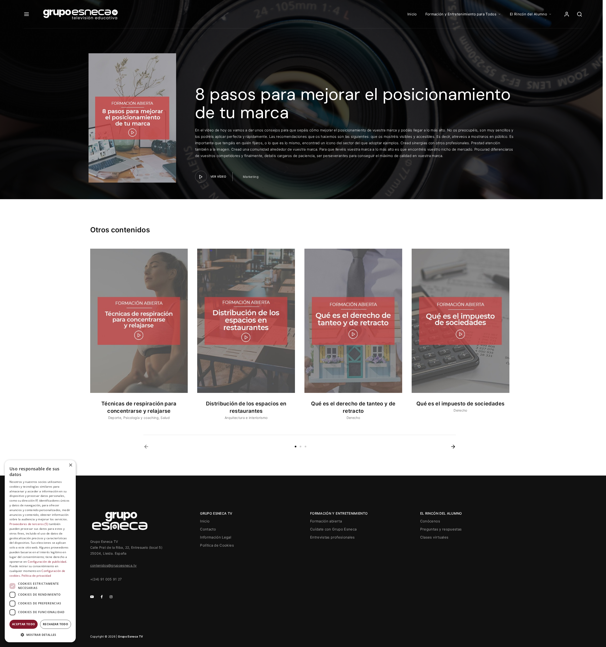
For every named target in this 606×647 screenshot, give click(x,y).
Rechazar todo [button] (55, 624)
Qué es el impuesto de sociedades (460, 403)
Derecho (353, 418)
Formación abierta (326, 521)
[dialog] (40, 551)
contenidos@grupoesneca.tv (113, 565)
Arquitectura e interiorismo (246, 418)
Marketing (250, 177)
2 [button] (300, 446)
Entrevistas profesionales (332, 537)
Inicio (412, 14)
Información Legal (215, 537)
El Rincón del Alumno (528, 14)
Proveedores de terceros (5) (28, 524)
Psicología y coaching (141, 418)
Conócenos (430, 521)
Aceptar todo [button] (23, 624)
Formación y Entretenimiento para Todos (460, 14)
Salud (165, 418)
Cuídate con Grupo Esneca (333, 529)
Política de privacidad (36, 576)
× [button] (70, 465)
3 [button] (305, 446)
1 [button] (295, 446)
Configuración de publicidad (47, 562)
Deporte (114, 418)
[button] (146, 446)
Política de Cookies (217, 545)
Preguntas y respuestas (441, 529)
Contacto (208, 529)
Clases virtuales (434, 537)
